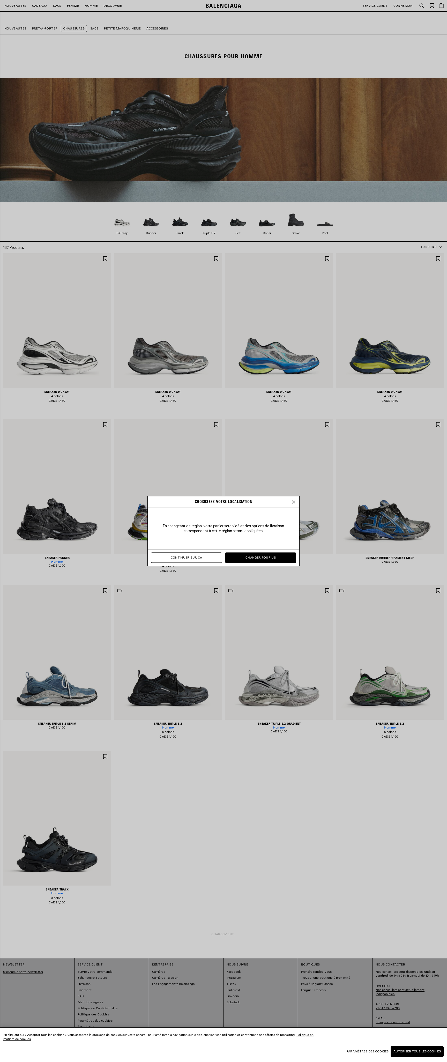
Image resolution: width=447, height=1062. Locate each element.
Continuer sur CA (186, 557)
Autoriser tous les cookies (417, 1051)
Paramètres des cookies (368, 1051)
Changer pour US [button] (260, 557)
